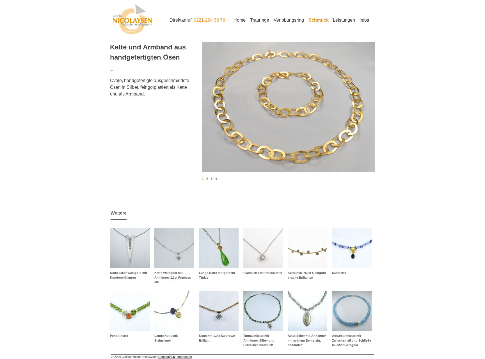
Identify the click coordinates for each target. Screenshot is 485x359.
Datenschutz (167, 356)
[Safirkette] (352, 248)
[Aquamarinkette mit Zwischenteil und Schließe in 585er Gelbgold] (352, 311)
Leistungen (344, 20)
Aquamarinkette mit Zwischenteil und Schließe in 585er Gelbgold (351, 340)
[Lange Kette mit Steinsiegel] (174, 311)
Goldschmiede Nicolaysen (132, 19)
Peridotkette (119, 335)
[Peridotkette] (130, 311)
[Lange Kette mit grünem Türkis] (219, 248)
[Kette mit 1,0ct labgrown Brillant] (219, 311)
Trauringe (259, 20)
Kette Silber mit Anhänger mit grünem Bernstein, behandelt (307, 340)
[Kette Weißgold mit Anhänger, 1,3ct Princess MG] (174, 248)
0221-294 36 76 (209, 20)
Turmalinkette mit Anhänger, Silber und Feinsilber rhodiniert (258, 340)
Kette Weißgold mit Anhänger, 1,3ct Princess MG (172, 277)
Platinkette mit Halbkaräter (262, 272)
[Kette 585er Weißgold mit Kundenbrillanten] (130, 248)
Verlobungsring (289, 20)
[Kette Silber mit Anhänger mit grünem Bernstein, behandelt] (307, 311)
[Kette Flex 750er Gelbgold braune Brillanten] (307, 248)
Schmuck (318, 20)
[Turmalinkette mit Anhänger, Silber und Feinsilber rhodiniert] (263, 311)
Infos (364, 20)
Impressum (184, 356)
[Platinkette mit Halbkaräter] (263, 248)
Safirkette (339, 272)
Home (240, 20)
